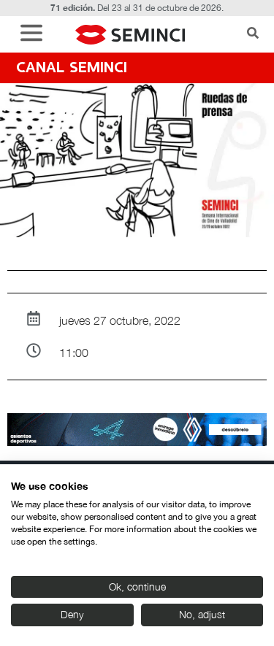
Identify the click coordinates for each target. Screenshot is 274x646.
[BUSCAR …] (252, 34)
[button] (35, 34)
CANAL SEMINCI (71, 68)
